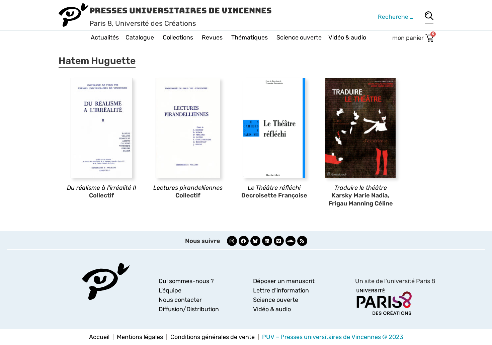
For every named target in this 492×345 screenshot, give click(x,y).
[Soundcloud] (290, 241)
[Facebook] (244, 241)
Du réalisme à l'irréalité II (101, 187)
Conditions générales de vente (212, 337)
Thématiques (249, 37)
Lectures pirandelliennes (188, 187)
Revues (212, 37)
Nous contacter (180, 300)
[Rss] (302, 241)
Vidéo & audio (347, 37)
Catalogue (140, 37)
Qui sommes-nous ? (186, 281)
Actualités (105, 37)
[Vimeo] (279, 241)
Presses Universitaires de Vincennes (180, 10)
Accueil (99, 337)
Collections (178, 37)
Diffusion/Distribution (189, 309)
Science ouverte (299, 37)
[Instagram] (232, 241)
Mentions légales (140, 337)
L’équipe (170, 290)
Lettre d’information (281, 290)
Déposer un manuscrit (284, 281)
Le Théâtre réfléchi (274, 187)
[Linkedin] (267, 241)
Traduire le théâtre (360, 187)
